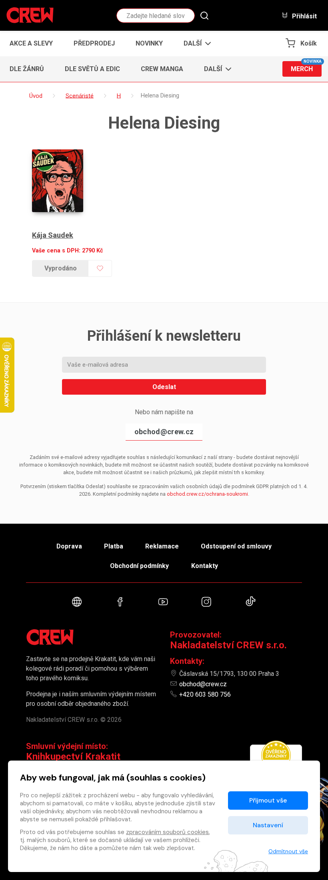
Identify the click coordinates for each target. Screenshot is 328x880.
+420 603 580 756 (205, 694)
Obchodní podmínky (139, 566)
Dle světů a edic (92, 69)
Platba (113, 546)
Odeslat (164, 387)
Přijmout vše (268, 800)
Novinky (149, 43)
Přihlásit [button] (303, 16)
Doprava (69, 546)
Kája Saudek (52, 235)
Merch (306, 67)
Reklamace (162, 546)
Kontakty (204, 566)
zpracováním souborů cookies (167, 832)
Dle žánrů (27, 69)
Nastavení (268, 825)
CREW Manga (162, 69)
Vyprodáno (60, 268)
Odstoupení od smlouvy (236, 546)
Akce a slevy (31, 43)
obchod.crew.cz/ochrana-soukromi (207, 494)
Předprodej (94, 43)
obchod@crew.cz (164, 431)
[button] (195, 43)
